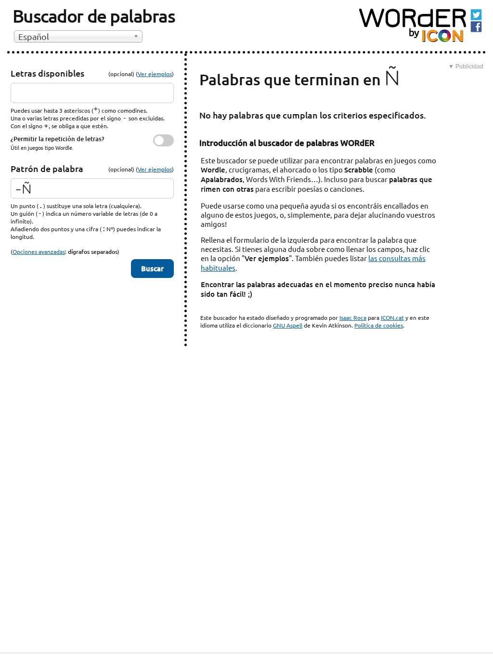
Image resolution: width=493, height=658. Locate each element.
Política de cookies (378, 325)
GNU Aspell (287, 325)
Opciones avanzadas (39, 251)
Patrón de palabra (47, 168)
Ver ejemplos (155, 74)
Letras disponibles (47, 73)
